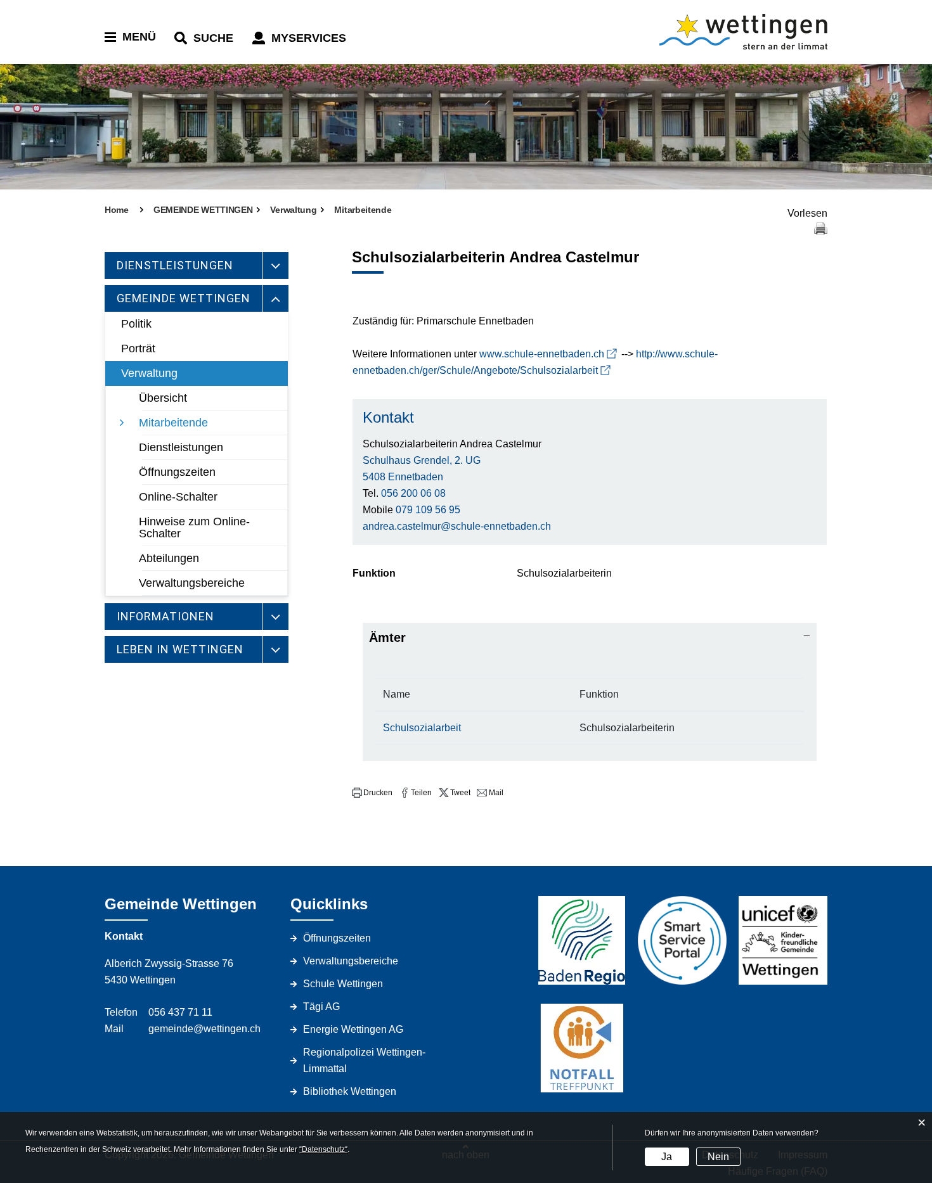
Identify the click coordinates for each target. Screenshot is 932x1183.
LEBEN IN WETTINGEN (180, 649)
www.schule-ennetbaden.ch (541, 354)
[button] (372, 793)
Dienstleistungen (181, 447)
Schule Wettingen (343, 983)
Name (396, 694)
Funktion (599, 694)
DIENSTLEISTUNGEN (175, 265)
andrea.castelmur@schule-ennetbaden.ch (457, 526)
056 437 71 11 (180, 1012)
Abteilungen (169, 558)
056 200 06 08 (413, 493)
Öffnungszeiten (177, 472)
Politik (136, 323)
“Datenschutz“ (323, 1149)
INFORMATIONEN (165, 616)
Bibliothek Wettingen (349, 1091)
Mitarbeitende (173, 422)
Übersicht (163, 398)
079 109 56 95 (428, 509)
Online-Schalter (178, 496)
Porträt (138, 348)
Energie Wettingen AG (353, 1029)
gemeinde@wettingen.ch (204, 1028)
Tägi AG (321, 1006)
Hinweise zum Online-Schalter (194, 527)
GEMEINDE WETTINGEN (183, 298)
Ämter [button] (387, 637)
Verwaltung (149, 373)
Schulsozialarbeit (422, 727)
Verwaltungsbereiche (192, 583)
